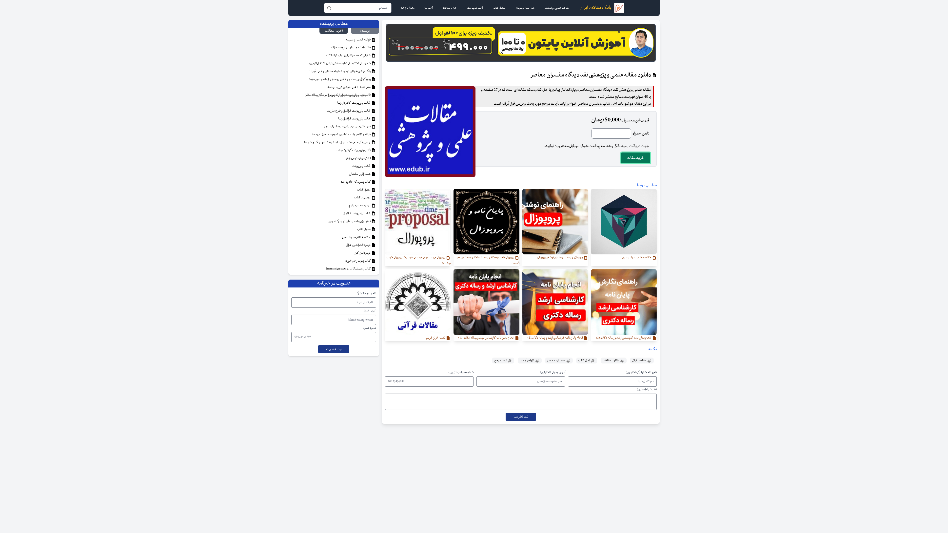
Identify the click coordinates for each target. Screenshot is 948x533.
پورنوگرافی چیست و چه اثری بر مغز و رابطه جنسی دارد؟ (340, 79)
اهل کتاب (584, 360)
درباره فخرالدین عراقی (358, 245)
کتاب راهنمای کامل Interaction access (348, 268)
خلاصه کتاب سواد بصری (356, 237)
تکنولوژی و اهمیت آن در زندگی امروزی (349, 221)
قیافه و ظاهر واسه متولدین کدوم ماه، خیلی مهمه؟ (341, 134)
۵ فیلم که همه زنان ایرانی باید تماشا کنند (348, 55)
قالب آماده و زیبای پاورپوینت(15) (351, 47)
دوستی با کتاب (362, 197)
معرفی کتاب (364, 190)
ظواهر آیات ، (527, 360)
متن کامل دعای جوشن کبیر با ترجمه (349, 87)
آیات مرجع (500, 360)
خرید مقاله (635, 158)
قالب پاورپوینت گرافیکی (357, 213)
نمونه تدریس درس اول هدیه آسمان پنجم (347, 126)
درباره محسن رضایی (359, 205)
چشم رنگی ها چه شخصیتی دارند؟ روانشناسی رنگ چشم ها (337, 142)
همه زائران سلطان (360, 174)
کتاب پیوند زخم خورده (357, 261)
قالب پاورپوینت (361, 166)
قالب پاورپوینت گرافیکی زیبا (354, 118)
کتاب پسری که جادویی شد (355, 182)
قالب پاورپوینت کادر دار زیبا (354, 103)
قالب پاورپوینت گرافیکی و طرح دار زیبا (349, 111)
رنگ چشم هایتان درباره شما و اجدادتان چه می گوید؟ (340, 71)
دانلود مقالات (611, 360)
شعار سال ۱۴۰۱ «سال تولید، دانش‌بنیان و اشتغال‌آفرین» (340, 63)
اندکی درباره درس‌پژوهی (358, 158)
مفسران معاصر (556, 360)
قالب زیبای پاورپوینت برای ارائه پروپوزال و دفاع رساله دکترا (338, 95)
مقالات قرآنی (639, 360)
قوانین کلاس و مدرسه (358, 40)
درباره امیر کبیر (362, 253)
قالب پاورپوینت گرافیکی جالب (353, 150)
